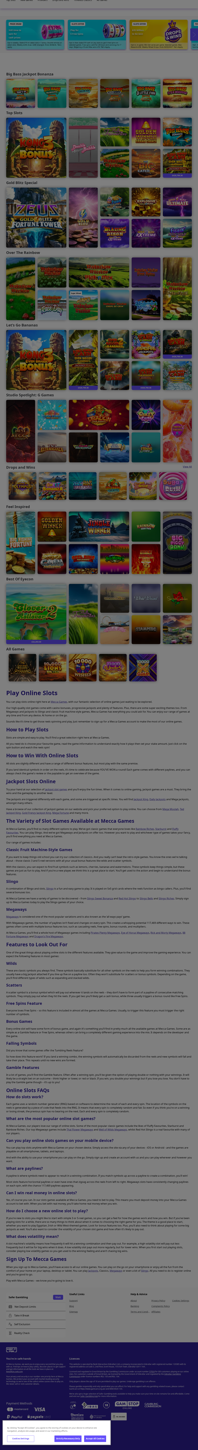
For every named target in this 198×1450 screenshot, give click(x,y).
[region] (56, 1432)
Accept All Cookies (95, 1438)
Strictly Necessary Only (68, 1438)
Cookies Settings (20, 1438)
